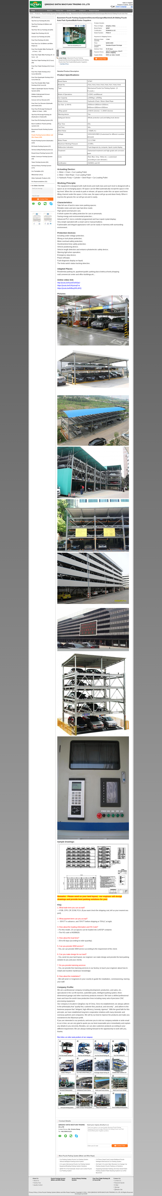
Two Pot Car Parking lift (39, 21)
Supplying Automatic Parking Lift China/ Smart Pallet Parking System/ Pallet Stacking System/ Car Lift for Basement (111, 1171)
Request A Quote (122, 4)
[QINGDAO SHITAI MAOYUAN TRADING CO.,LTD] (132, 7)
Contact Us (82, 10)
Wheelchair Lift (36, 175)
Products (41, 10)
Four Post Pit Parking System (41, 120)
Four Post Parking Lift (38, 40)
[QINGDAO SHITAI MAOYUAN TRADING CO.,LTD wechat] (46, 205)
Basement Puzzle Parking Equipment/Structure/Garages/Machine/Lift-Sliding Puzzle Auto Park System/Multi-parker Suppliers (74, 60)
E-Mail (116, 1185)
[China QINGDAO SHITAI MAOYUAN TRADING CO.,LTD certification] (37, 224)
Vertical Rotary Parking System (41, 165)
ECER (85, 1194)
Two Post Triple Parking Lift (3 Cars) (43, 60)
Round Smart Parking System (41, 153)
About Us (49, 10)
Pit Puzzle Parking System (40, 146)
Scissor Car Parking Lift (39, 36)
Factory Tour (59, 10)
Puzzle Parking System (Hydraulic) (42, 140)
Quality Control (71, 10)
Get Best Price (64, 64)
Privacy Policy (33, 1192)
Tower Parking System (39, 162)
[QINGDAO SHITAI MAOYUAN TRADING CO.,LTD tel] (33, 209)
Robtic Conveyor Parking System (42, 156)
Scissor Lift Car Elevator (39, 100)
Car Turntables (36, 171)
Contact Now (44, 199)
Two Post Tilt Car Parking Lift (40, 30)
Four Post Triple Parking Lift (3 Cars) (43, 66)
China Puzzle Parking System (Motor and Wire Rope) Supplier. (57, 1192)
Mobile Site (119, 1189)
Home (33, 10)
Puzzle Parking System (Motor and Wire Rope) (56, 13)
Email (131, 4)
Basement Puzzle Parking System (42, 129)
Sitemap (116, 1187)
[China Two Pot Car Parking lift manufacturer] (36, 4)
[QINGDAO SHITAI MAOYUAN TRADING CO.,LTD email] (35, 205)
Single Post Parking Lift (39, 33)
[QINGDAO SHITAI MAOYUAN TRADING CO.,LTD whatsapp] (40, 205)
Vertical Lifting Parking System (41, 150)
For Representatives (38, 181)
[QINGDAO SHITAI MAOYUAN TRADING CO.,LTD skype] (52, 205)
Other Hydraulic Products (39, 178)
